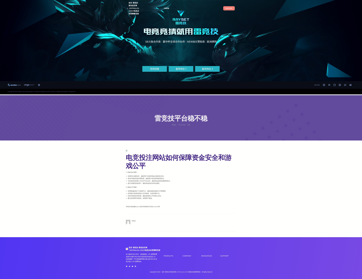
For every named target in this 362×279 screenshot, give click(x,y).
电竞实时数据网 (144, 206)
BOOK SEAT (228, 8)
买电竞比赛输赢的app (132, 206)
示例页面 (166, 8)
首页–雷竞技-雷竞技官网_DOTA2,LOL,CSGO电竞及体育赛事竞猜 (134, 8)
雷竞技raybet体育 (154, 206)
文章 (188, 125)
